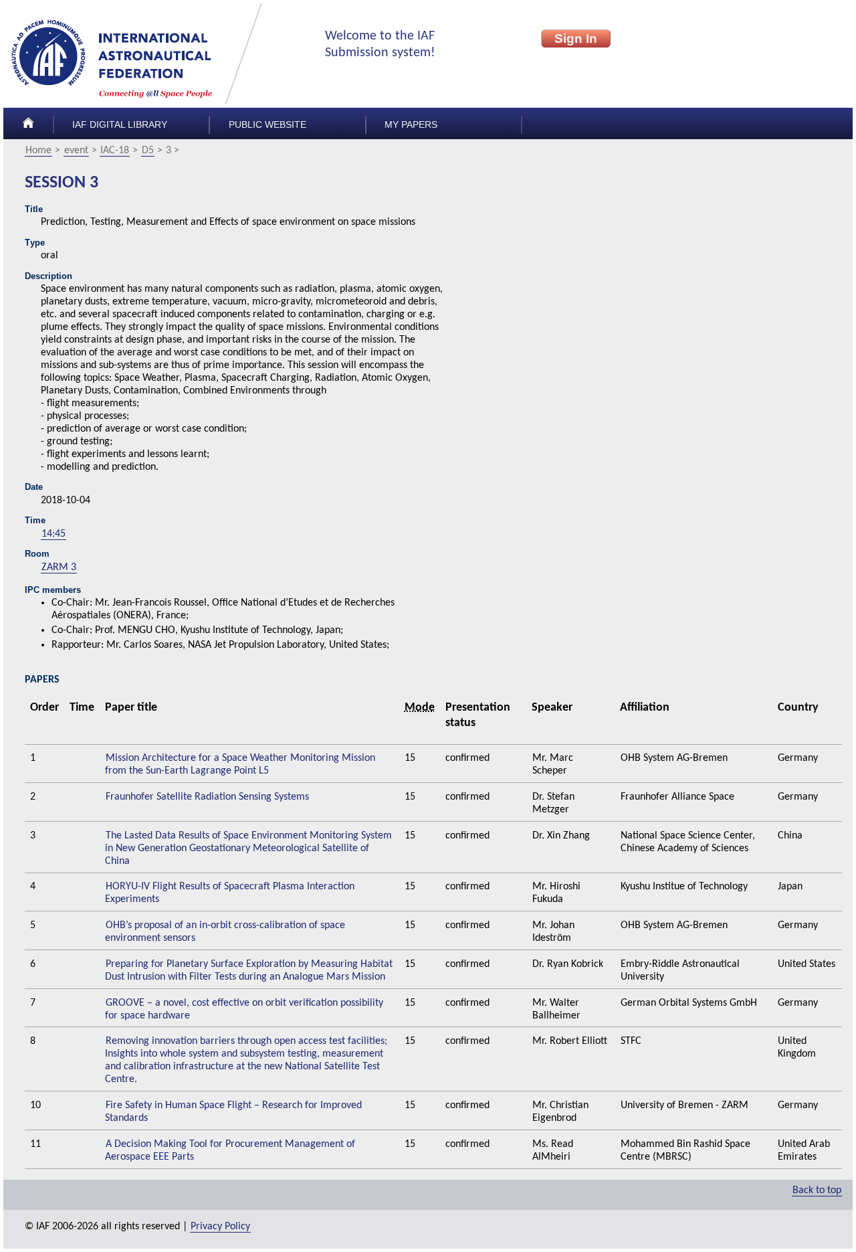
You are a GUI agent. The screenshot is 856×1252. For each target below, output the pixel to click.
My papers (411, 125)
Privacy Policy (220, 1226)
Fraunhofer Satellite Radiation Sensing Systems (207, 797)
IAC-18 (114, 150)
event (76, 150)
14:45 (53, 534)
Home (38, 150)
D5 (148, 150)
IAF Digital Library (119, 125)
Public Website (267, 125)
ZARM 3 (58, 567)
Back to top (816, 1190)
